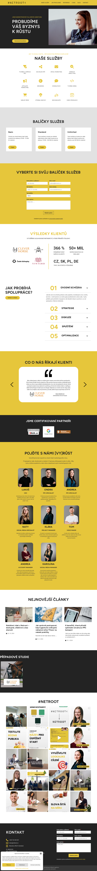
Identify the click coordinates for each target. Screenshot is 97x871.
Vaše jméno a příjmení (33, 180)
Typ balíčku (30, 193)
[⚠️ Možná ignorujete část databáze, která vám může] (16, 738)
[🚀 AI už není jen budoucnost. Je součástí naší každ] (16, 716)
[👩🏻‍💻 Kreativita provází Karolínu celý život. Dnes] (80, 716)
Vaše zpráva (30, 199)
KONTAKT (85, 2)
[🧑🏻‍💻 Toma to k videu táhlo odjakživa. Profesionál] (16, 801)
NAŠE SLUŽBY (45, 2)
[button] (41, 853)
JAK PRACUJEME (56, 2)
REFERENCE (66, 2)
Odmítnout (22, 865)
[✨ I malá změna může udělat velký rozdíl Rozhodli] (59, 716)
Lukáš (25, 489)
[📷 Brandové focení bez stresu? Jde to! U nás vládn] (59, 780)
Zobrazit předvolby (35, 865)
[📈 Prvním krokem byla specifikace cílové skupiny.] (16, 759)
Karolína (48, 564)
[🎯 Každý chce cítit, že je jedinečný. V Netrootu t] (59, 801)
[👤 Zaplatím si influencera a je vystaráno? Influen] (80, 780)
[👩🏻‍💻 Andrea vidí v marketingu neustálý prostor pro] (80, 738)
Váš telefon (30, 187)
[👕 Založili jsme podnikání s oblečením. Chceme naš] (38, 759)
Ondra (48, 489)
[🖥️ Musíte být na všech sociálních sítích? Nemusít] (80, 801)
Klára (48, 526)
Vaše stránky (52, 187)
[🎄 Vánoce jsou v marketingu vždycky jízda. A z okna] (38, 780)
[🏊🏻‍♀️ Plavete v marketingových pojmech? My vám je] (16, 780)
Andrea (71, 489)
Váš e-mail (52, 180)
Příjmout (8, 865)
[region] (48, 384)
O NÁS (73, 2)
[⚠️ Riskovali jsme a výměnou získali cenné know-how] (59, 759)
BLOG (79, 2)
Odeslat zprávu (48, 213)
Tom (71, 526)
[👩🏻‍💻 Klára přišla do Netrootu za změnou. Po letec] (80, 759)
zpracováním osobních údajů (56, 218)
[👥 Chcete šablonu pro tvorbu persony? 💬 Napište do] (59, 738)
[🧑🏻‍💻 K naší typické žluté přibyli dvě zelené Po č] (38, 716)
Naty (25, 526)
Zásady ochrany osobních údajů (21, 868)
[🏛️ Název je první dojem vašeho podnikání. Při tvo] (38, 738)
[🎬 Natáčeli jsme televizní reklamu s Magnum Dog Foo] (38, 801)
